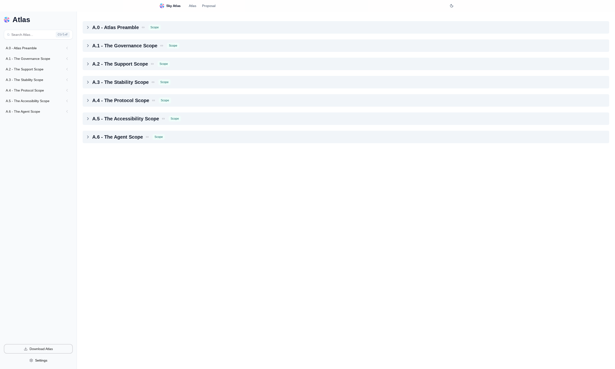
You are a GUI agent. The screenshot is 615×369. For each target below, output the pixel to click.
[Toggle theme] (451, 6)
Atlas (192, 6)
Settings (41, 360)
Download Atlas (41, 349)
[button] (143, 27)
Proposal (208, 6)
